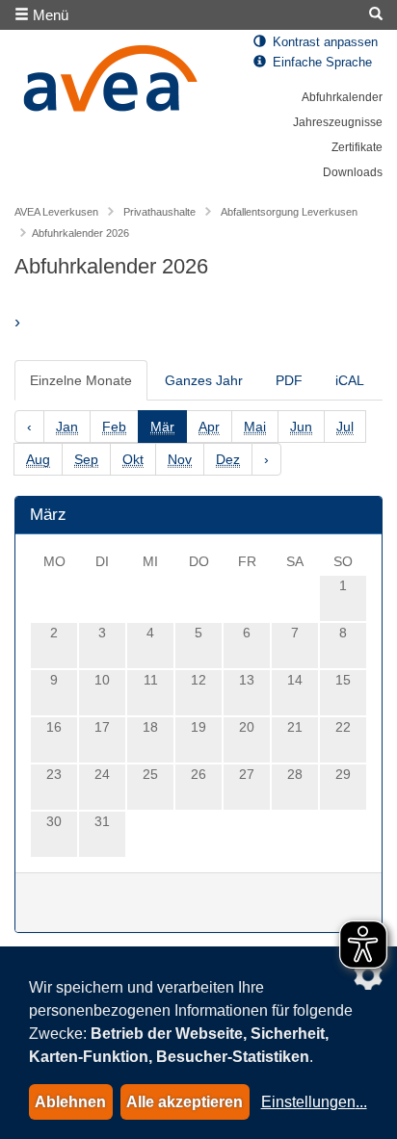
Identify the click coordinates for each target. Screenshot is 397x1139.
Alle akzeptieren (184, 1102)
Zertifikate (357, 147)
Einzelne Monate (81, 380)
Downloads (353, 172)
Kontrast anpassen (323, 42)
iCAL (349, 380)
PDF (289, 380)
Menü (48, 15)
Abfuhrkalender (342, 97)
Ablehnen (70, 1102)
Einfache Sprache (320, 62)
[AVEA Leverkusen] (110, 84)
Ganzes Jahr (204, 380)
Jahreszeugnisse (338, 122)
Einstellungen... (314, 1102)
